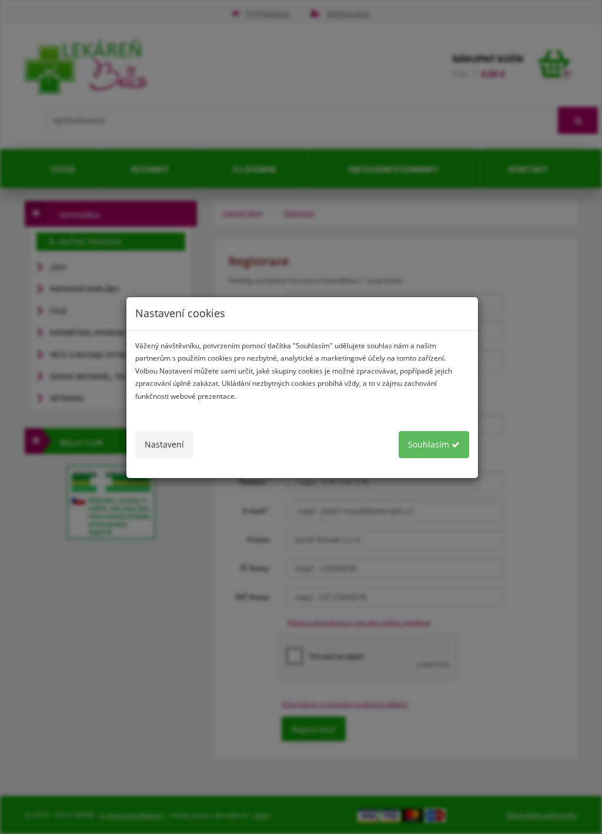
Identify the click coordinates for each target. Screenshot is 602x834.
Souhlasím (430, 444)
